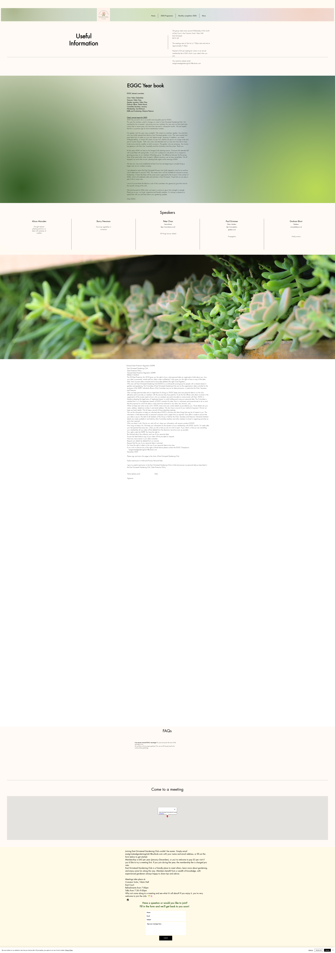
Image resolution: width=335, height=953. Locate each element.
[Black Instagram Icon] (128, 900)
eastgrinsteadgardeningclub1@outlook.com (186, 63)
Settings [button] (310, 950)
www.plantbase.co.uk (296, 227)
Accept (327, 950)
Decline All (319, 950)
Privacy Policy (69, 950)
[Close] (333, 950)
